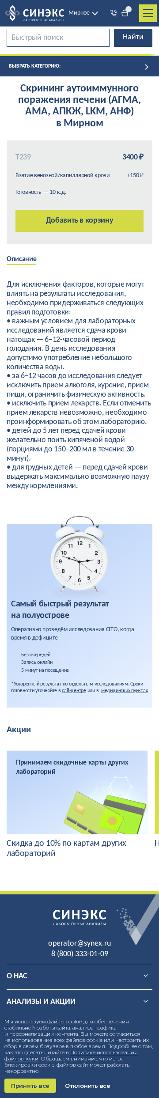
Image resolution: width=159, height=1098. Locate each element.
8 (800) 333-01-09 (79, 954)
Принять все (30, 1085)
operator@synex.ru (79, 943)
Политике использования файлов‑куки (71, 1055)
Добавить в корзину (80, 220)
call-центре (74, 690)
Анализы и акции (41, 1002)
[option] (28, 260)
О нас (17, 976)
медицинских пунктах (124, 690)
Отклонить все (87, 1085)
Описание (21, 259)
